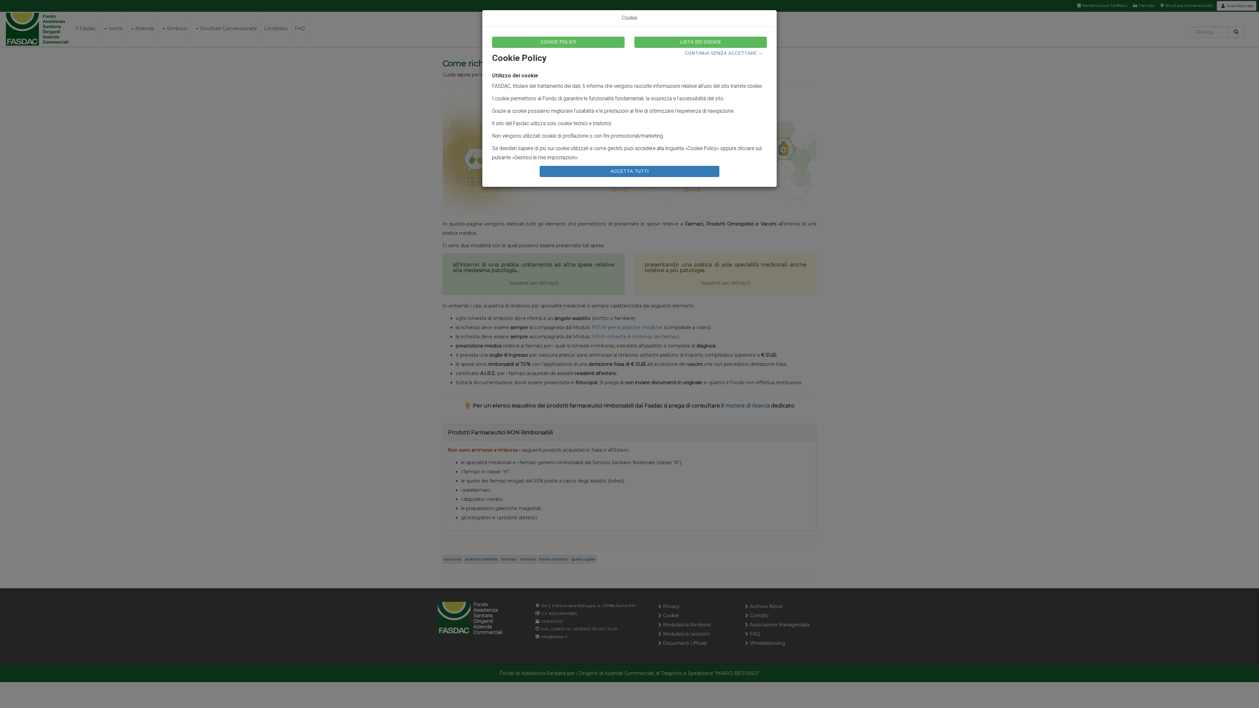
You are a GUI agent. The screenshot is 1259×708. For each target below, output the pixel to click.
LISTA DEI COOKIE (700, 42)
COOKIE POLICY (558, 42)
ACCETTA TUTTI (629, 171)
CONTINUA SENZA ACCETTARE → (724, 53)
